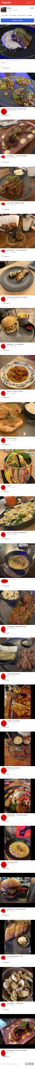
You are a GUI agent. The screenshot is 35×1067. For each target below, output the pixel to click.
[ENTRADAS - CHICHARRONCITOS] (17, 231)
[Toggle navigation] (31, 3)
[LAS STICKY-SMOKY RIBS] (17, 184)
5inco (9, 8)
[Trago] (17, 466)
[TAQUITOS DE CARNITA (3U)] (17, 90)
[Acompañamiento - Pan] (17, 937)
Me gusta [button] (6, 68)
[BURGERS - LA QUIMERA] (17, 325)
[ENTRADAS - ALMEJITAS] (17, 984)
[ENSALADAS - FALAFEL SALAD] (17, 796)
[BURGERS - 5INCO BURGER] (17, 890)
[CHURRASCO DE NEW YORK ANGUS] (17, 607)
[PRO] (4, 110)
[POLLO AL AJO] (17, 419)
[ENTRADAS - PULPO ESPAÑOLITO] (17, 137)
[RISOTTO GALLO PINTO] (17, 372)
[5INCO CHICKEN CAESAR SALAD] (17, 513)
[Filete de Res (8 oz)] (17, 654)
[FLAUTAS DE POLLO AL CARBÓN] (17, 278)
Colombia (3, 1064)
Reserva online (17, 20)
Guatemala (14, 1064)
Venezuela (9, 1064)
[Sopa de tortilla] (17, 843)
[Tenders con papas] (17, 701)
